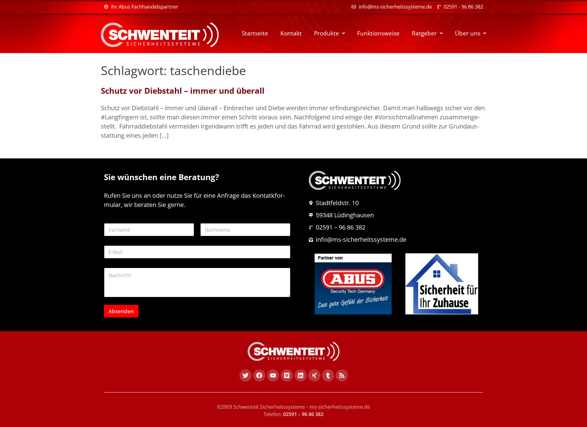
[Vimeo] (287, 375)
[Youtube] (273, 375)
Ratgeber (424, 33)
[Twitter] (245, 375)
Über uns (467, 33)
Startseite (255, 33)
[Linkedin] (300, 375)
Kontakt (291, 33)
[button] (329, 33)
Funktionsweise (378, 33)
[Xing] (314, 375)
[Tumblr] (328, 375)
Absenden (121, 311)
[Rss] (342, 375)
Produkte (326, 33)
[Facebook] (259, 375)
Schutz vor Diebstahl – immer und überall (182, 90)
